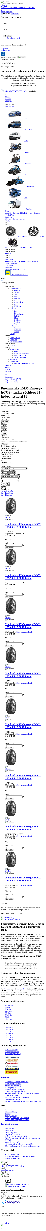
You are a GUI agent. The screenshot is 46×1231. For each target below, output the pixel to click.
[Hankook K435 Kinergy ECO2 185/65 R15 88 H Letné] (11, 614)
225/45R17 (9, 1031)
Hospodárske (29, 186)
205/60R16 (9, 1033)
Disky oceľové (22, 236)
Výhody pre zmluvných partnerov (17, 1118)
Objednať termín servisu (19, 275)
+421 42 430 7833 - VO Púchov (17, 91)
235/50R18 (9, 1039)
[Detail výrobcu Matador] (12, 1064)
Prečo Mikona (10, 1110)
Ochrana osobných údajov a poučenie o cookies (22, 1093)
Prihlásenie (15, 14)
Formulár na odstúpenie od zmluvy (17, 1120)
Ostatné (8, 253)
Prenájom (8, 267)
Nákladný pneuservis (19, 261)
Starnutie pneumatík (12, 1142)
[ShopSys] (11, 1204)
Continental (9, 1005)
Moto (26, 152)
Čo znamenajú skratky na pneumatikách (19, 1144)
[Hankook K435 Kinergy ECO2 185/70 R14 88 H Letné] (11, 565)
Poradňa (8, 95)
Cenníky (8, 1114)
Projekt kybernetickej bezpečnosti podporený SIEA (23, 1101)
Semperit (8, 1011)
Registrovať (5, 49)
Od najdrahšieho (7, 495)
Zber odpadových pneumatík (15, 1091)
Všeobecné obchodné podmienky (17, 1082)
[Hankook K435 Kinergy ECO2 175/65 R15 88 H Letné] (11, 514)
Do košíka (9, 547)
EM (25, 198)
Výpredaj (4, 6)
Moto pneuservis (32, 261)
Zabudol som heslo (14, 38)
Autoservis (9, 265)
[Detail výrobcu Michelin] (12, 1067)
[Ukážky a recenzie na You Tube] (8, 1182)
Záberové (16, 219)
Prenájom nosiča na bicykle (15, 269)
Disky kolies (9, 1130)
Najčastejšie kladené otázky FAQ (17, 1097)
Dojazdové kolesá (25, 248)
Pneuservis (9, 259)
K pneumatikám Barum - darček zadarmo (19, 1156)
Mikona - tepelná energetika (15, 1090)
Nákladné (28, 209)
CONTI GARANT (12, 1154)
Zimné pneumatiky (12, 1052)
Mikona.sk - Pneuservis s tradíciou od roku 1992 (18, 8)
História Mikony (11, 1112)
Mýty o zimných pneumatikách (16, 1136)
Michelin (8, 1015)
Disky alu (13, 340)
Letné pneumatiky (11, 1050)
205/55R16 (9, 1029)
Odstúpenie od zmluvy (13, 1086)
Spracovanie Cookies (12, 1099)
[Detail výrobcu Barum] (12, 1058)
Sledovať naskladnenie (24, 632)
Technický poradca (9, 1124)
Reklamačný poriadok (13, 1084)
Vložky (8, 221)
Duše (7, 211)
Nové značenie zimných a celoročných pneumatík (22, 1146)
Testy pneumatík (11, 1132)
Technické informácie (13, 1134)
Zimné (22, 219)
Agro (26, 175)
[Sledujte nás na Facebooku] (15, 1186)
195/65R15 (9, 1027)
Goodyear (8, 1019)
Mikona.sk (7, 989)
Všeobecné (5, 1077)
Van (26, 141)
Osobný (8, 261)
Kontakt (8, 99)
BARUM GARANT (12, 1158)
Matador (8, 1009)
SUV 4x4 (28, 129)
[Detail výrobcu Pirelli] (11, 1073)
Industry (27, 163)
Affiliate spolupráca (12, 1095)
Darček (7, 517)
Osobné (27, 118)
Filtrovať (4, 444)
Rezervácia (5, 1223)
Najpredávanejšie (7, 491)
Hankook (8, 1013)
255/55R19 (9, 1041)
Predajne (8, 101)
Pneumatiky (9, 106)
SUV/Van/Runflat (11, 263)
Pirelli (7, 1017)
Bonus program (10, 1088)
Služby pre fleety (11, 1116)
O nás (7, 97)
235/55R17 (9, 1035)
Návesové (9, 219)
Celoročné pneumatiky (13, 1054)
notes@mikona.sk (7, 1170)
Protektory (9, 217)
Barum (7, 1007)
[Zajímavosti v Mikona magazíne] (17, 1184)
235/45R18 (9, 1037)
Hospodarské (17, 213)
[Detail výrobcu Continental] (12, 1061)
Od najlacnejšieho (7, 493)
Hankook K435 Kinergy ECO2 (23, 526)
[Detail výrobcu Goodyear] (12, 1069)
